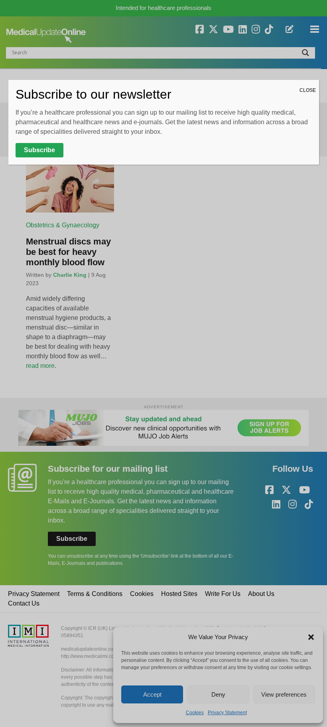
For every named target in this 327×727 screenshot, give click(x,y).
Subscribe (39, 150)
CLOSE (307, 90)
